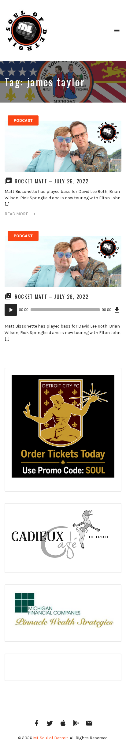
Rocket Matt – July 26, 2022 (51, 181)
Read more (16, 213)
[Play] (11, 310)
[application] (63, 310)
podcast (23, 120)
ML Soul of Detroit (50, 738)
